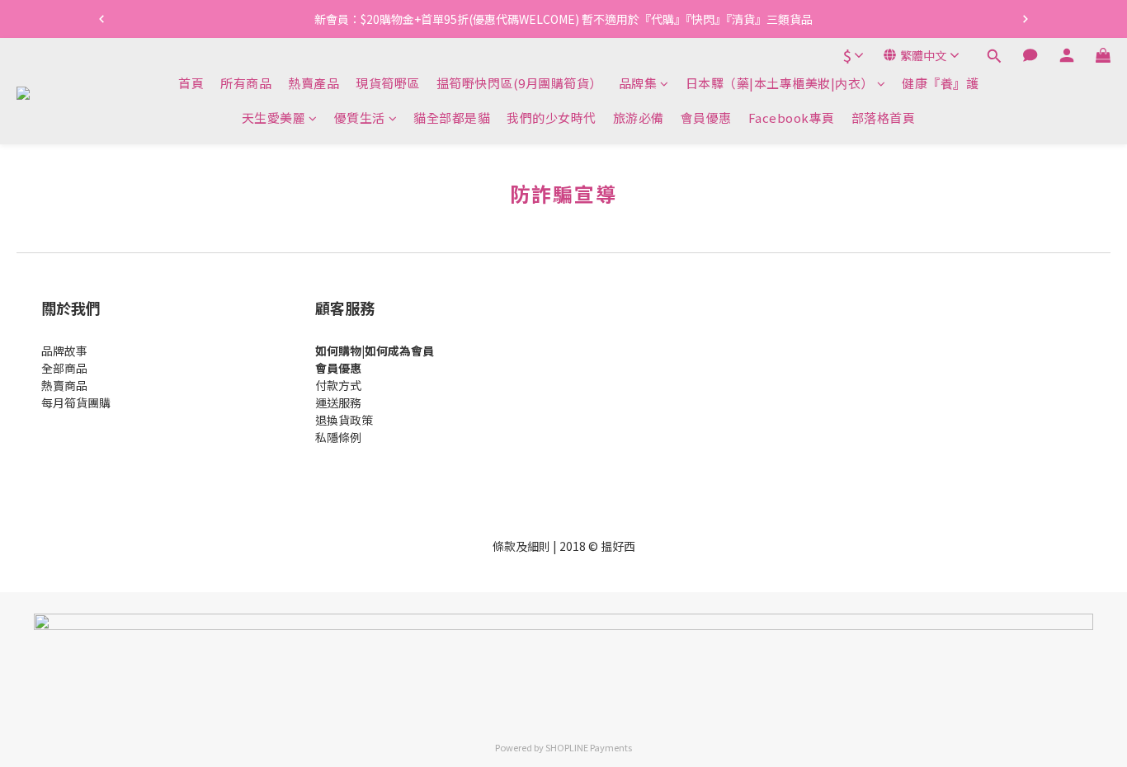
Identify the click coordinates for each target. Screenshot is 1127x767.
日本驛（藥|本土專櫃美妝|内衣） (780, 83)
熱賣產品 (313, 83)
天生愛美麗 (274, 117)
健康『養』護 (940, 83)
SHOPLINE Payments (588, 747)
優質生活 (359, 117)
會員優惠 (706, 117)
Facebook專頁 (791, 117)
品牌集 (638, 83)
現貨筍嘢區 (388, 83)
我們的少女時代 (552, 117)
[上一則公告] (101, 19)
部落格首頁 (883, 117)
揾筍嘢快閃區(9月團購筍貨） (519, 83)
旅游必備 (638, 117)
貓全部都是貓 (451, 117)
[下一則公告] (1025, 19)
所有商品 (245, 83)
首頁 (191, 83)
